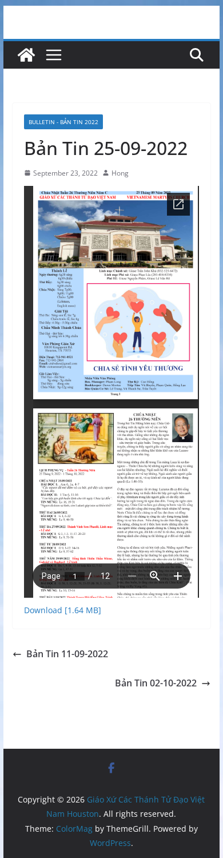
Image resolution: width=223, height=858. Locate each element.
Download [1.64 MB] (62, 610)
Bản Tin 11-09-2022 (67, 654)
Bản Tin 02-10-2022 (156, 683)
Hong (120, 173)
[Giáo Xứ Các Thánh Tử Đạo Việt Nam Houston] (26, 55)
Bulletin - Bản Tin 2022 (63, 122)
